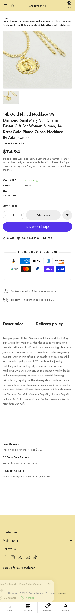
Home (5, 17)
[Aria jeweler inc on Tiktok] (35, 557)
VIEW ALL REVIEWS (14, 143)
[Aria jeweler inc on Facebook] (5, 557)
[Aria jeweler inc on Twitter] (20, 557)
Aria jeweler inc (37, 5)
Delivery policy (49, 324)
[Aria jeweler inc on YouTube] (28, 557)
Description (13, 324)
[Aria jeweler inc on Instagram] (13, 557)
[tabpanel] (37, 59)
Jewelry (27, 185)
